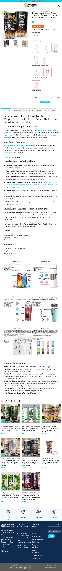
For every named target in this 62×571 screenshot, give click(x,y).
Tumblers (47, 11)
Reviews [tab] (52, 110)
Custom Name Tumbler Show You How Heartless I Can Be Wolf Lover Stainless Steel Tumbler (10, 463)
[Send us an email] (5, 551)
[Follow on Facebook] (2, 551)
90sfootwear (27, 565)
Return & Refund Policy (37, 541)
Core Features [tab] (17, 110)
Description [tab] (6, 110)
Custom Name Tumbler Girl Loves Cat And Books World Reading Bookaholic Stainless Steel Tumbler (30, 463)
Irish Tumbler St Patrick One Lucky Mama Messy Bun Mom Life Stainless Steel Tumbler (10, 495)
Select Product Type (37, 41)
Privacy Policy (36, 536)
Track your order (37, 555)
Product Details (38, 26)
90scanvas (19, 565)
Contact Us (36, 558)
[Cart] (59, 5)
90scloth (12, 565)
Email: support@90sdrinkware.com (28, 542)
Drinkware (40, 11)
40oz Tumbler (47, 77)
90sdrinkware (8, 153)
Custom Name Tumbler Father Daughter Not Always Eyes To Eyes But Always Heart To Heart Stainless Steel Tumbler (31, 496)
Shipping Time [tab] (29, 110)
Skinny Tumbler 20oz (46, 53)
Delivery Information (36, 551)
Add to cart (44, 102)
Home (33, 11)
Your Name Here (36, 32)
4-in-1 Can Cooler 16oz (37, 77)
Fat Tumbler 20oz (55, 53)
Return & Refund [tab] (42, 110)
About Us (35, 533)
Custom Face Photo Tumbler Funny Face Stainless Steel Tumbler (50, 462)
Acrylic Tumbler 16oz (45, 65)
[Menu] (2, 5)
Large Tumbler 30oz (36, 90)
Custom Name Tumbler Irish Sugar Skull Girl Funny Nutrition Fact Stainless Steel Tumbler (10, 428)
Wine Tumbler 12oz (36, 53)
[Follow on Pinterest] (8, 551)
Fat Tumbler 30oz (36, 65)
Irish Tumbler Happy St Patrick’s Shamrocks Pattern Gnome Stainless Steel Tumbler (31, 428)
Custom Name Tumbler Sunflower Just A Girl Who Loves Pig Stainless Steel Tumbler (50, 429)
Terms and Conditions (35, 546)
